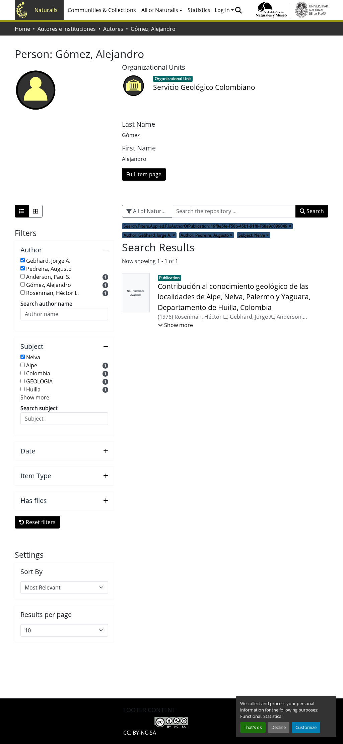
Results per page (46, 615)
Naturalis (46, 10)
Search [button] (314, 211)
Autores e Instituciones (67, 29)
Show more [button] (34, 397)
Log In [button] (223, 10)
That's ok (253, 727)
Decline (278, 727)
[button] (238, 10)
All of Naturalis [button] (159, 10)
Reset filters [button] (40, 522)
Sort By (31, 572)
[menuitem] (161, 10)
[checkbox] (22, 260)
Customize (306, 727)
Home (22, 29)
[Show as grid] (35, 211)
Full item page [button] (143, 174)
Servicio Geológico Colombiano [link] (204, 87)
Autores (113, 29)
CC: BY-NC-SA (139, 732)
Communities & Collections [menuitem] (102, 10)
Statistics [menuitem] (199, 10)
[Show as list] (22, 211)
